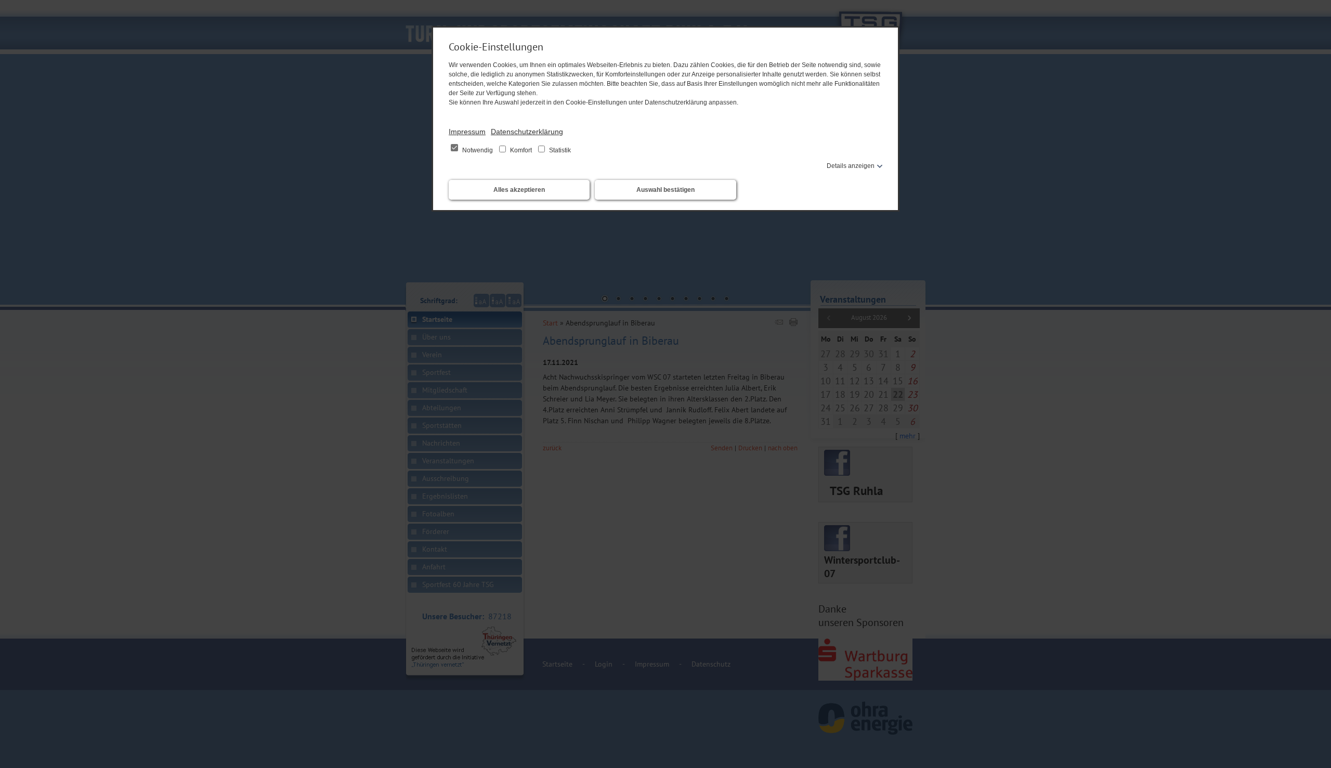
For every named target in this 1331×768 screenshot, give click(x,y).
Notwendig (477, 150)
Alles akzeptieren (519, 189)
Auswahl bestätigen (665, 189)
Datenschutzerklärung (527, 131)
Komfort (520, 150)
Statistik (559, 150)
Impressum (467, 131)
